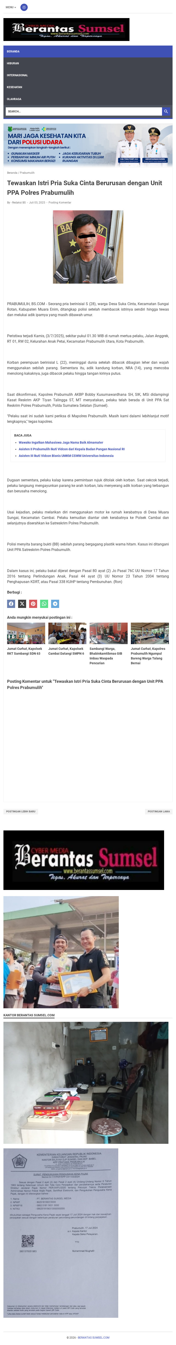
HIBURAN (13, 63)
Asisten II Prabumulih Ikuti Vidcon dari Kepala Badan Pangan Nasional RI (72, 449)
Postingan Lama (159, 811)
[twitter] (22, 604)
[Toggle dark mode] (24, 7)
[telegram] (55, 604)
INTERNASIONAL (17, 75)
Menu (10, 7)
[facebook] (11, 604)
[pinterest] (33, 604)
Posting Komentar (60, 202)
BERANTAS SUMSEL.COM (93, 1337)
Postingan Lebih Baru (20, 811)
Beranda (13, 51)
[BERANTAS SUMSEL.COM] (66, 29)
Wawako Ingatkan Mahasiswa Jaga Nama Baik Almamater (61, 442)
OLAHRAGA (14, 99)
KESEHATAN (14, 87)
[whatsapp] (44, 604)
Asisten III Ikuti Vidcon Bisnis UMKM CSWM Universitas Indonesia (66, 456)
